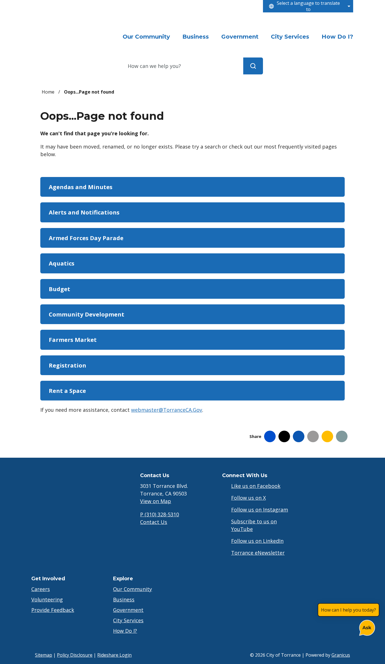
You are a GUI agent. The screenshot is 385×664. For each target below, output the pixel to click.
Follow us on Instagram (259, 509)
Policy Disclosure (74, 655)
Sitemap (43, 655)
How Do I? (337, 36)
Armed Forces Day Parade (86, 238)
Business (195, 36)
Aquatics (61, 263)
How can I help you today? (348, 610)
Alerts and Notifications (84, 212)
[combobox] (308, 6)
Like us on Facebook (255, 485)
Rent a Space (67, 391)
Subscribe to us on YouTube (254, 525)
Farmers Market (73, 340)
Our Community (132, 589)
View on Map (155, 501)
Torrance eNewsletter (258, 552)
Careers (40, 589)
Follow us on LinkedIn (257, 540)
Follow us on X (248, 497)
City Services (290, 36)
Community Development (86, 314)
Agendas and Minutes (80, 187)
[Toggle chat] (366, 626)
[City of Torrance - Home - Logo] (71, 29)
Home (48, 92)
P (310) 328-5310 (159, 514)
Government (239, 36)
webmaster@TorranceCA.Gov (166, 409)
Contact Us (153, 522)
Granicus (340, 655)
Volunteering (47, 599)
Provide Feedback (52, 610)
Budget (59, 289)
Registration (67, 365)
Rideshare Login (114, 655)
